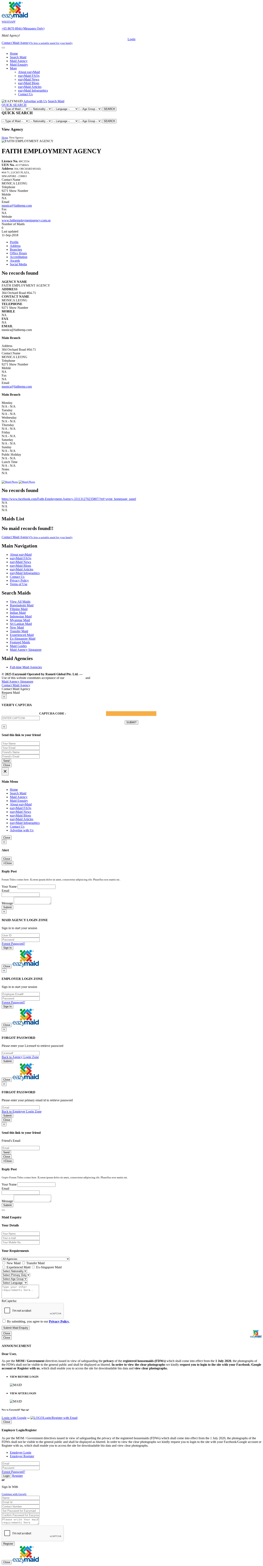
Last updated (10, 231)
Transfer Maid (19, 631)
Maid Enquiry (19, 64)
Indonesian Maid (21, 616)
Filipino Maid (19, 609)
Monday (7, 402)
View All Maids (20, 601)
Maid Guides (18, 646)
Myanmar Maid (20, 620)
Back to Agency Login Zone (20, 1057)
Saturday (7, 439)
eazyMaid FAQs (28, 75)
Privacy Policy (19, 580)
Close (6, 765)
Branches (16, 249)
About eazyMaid (29, 72)
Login (131, 39)
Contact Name (11, 179)
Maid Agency (19, 61)
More (13, 68)
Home (14, 53)
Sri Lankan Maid (21, 624)
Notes (5, 469)
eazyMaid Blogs (28, 83)
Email (5, 202)
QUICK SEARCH (14, 105)
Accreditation (18, 257)
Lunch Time (9, 462)
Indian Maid (18, 612)
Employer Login (20, 1452)
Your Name (9, 886)
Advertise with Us (35, 101)
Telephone (8, 187)
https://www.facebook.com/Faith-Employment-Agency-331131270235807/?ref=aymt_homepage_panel (69, 499)
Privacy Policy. (102, 678)
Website (7, 216)
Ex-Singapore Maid (22, 638)
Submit (7, 907)
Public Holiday (11, 454)
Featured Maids (20, 642)
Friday (6, 432)
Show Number (18, 190)
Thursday (8, 425)
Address (15, 246)
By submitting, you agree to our (37, 1321)
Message (7, 903)
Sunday (7, 447)
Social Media (18, 264)
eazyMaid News (28, 79)
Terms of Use (18, 584)
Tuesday (7, 410)
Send (6, 760)
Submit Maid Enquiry (15, 1327)
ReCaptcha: (9, 1301)
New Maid (17, 627)
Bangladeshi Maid (21, 605)
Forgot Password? (13, 943)
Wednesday (9, 417)
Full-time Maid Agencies (26, 667)
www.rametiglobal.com (100, 674)
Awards (15, 260)
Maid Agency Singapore (26, 649)
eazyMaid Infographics (33, 90)
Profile (14, 242)
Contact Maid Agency (37, 537)
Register (17, 1475)
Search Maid (18, 57)
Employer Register (22, 1456)
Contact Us (25, 94)
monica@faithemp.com (17, 205)
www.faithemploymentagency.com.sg (26, 220)
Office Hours (18, 253)
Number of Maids (13, 224)
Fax (4, 209)
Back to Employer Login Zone (22, 1111)
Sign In (7, 947)
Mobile (6, 194)
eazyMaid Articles (30, 87)
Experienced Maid (22, 635)
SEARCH (109, 109)
